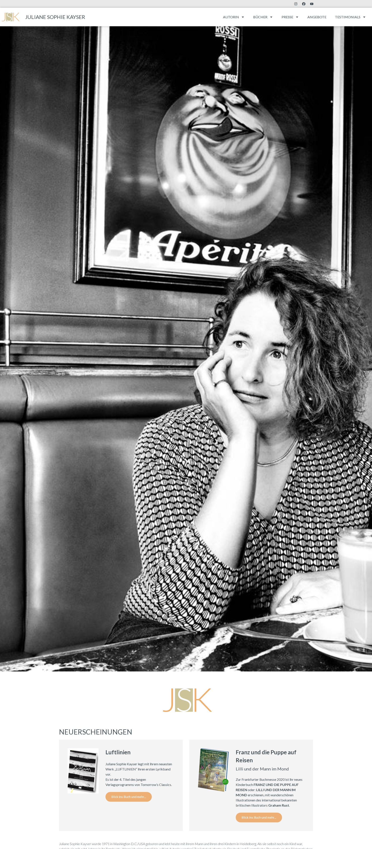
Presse (287, 17)
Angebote (316, 17)
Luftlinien (117, 752)
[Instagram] (295, 3)
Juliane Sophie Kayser (55, 17)
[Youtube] (311, 3)
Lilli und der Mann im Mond (262, 768)
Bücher (260, 17)
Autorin (231, 17)
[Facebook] (303, 3)
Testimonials (347, 17)
